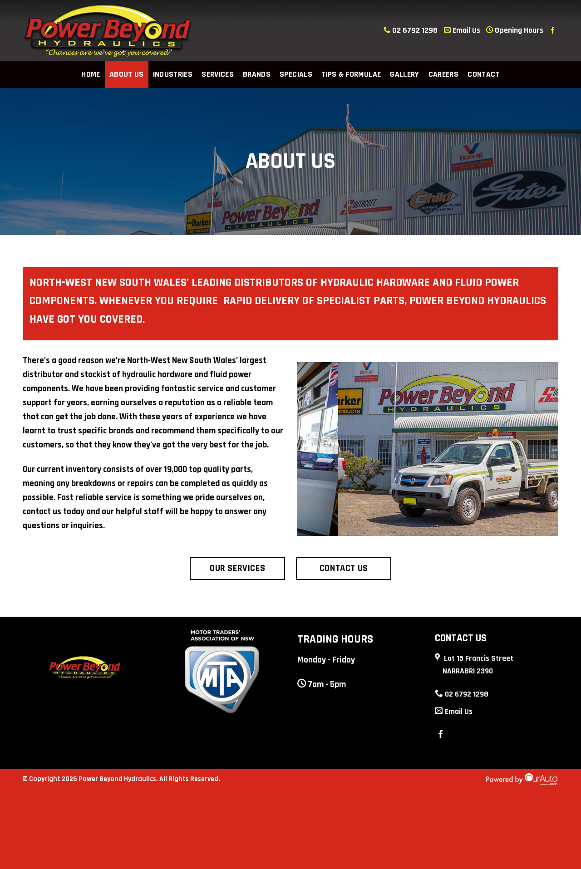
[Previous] (302, 448)
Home (90, 74)
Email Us (465, 30)
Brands (257, 74)
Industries (173, 74)
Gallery (404, 74)
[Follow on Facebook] (552, 30)
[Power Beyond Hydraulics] (108, 30)
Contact (483, 74)
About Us (126, 74)
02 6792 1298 (414, 30)
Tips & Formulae (351, 74)
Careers (443, 74)
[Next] (553, 448)
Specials (296, 74)
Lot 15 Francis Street (478, 664)
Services (218, 74)
